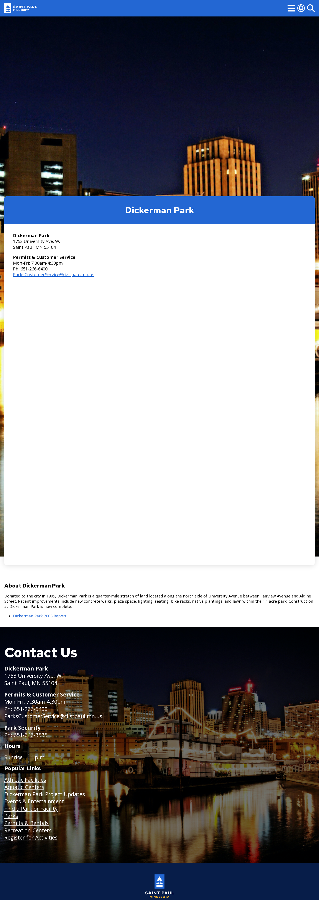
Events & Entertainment (34, 801)
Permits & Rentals (26, 823)
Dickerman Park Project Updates (44, 794)
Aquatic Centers (24, 787)
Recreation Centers (28, 830)
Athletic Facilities (25, 779)
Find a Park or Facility (31, 808)
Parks (11, 815)
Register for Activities (31, 837)
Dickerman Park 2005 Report (40, 615)
